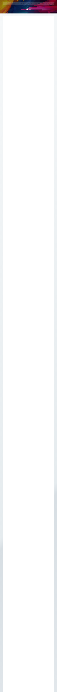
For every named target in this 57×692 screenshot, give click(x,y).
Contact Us (47, 3)
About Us (22, 3)
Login (52, 3)
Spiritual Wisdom (37, 3)
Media (43, 3)
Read (31, 3)
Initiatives (27, 3)
